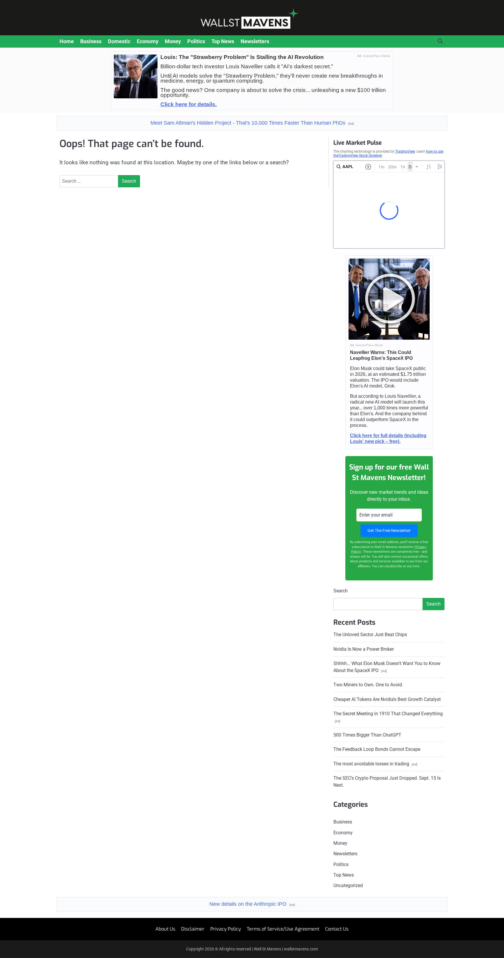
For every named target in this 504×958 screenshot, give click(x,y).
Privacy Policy (225, 929)
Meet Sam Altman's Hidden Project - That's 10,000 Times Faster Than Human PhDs (252, 123)
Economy (147, 41)
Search (340, 591)
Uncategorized (348, 885)
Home (67, 41)
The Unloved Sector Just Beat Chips (370, 634)
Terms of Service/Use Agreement (283, 929)
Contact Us (337, 929)
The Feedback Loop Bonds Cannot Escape (376, 749)
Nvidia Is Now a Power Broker (363, 649)
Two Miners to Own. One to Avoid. (368, 684)
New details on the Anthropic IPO (252, 904)
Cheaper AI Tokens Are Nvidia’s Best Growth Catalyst (387, 699)
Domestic (119, 41)
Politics (196, 41)
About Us (165, 929)
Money (173, 41)
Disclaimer (192, 929)
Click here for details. (188, 104)
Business (91, 41)
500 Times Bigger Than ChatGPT (367, 735)
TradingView (405, 151)
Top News (222, 41)
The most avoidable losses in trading (375, 764)
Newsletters (255, 41)
